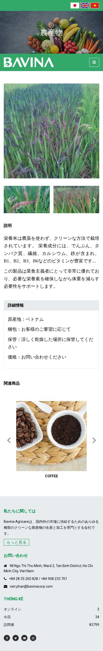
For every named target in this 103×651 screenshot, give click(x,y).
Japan (74, 5)
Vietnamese (94, 5)
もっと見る (16, 542)
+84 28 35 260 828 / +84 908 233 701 (38, 579)
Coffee (51, 476)
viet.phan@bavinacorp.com (31, 586)
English (84, 5)
